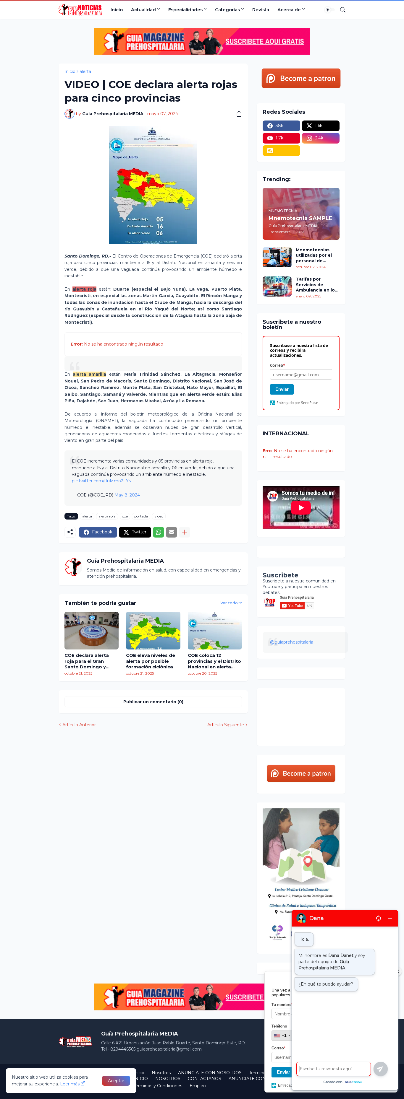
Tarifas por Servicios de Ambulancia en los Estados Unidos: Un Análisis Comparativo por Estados (317, 284)
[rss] (281, 150)
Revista (260, 9)
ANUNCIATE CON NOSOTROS (210, 1072)
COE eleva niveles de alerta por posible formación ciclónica (150, 661)
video (158, 516)
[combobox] (282, 1035)
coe (125, 516)
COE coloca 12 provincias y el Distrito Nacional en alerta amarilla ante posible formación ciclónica (214, 661)
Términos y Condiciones (157, 1085)
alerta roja (107, 516)
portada (141, 516)
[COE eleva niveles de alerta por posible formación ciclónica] (153, 630)
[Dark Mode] (330, 10)
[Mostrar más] (184, 532)
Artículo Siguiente (225, 724)
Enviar (282, 389)
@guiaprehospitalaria (291, 642)
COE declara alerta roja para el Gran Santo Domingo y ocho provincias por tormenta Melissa (88, 661)
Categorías (227, 9)
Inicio (117, 9)
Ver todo (229, 602)
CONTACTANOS (204, 1078)
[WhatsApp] (158, 532)
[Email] (171, 532)
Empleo (198, 1085)
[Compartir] (237, 114)
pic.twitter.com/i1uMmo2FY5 (101, 480)
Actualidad (143, 9)
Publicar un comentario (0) (153, 701)
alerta (85, 71)
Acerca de (289, 9)
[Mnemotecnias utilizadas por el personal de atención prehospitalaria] (277, 257)
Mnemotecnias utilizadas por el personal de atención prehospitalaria (314, 255)
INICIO (140, 1078)
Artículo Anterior (79, 724)
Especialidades (185, 9)
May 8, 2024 (127, 495)
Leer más (70, 1084)
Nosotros (161, 1072)
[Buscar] (340, 10)
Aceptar (116, 1080)
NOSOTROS (167, 1078)
